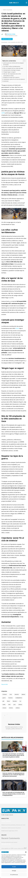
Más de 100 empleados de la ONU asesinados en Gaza (12, 74)
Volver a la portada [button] (6, 9)
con (12, 848)
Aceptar (14, 866)
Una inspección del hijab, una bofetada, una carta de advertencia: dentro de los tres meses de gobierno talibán (13, 755)
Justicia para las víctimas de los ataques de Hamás (13, 63)
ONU (9, 704)
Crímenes (5, 694)
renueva (4, 707)
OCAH (17, 328)
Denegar (14, 870)
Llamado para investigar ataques (11, 70)
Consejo (15, 848)
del (25, 848)
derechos (17, 694)
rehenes (20, 704)
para (14, 704)
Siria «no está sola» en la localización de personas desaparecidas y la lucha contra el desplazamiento (14, 794)
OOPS (3, 113)
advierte (3, 848)
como (9, 848)
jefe (3, 701)
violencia (17, 707)
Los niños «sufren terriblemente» (11, 66)
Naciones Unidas (11, 34)
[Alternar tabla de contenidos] (23, 61)
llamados (15, 701)
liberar (8, 701)
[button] (26, 852)
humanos (10, 697)
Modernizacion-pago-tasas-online (9, 830)
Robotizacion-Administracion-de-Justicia (11, 828)
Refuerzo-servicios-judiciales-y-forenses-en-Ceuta (13, 825)
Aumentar (6, 81)
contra (19, 848)
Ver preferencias (14, 874)
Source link (4, 684)
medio (4, 704)
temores (11, 707)
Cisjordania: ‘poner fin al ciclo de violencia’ (14, 79)
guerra (4, 697)
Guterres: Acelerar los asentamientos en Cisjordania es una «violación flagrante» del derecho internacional (13, 774)
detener (23, 694)
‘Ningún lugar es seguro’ (9, 72)
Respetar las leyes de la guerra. (11, 77)
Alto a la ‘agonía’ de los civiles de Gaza (13, 68)
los (20, 701)
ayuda (6, 848)
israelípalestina (19, 697)
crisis (11, 694)
